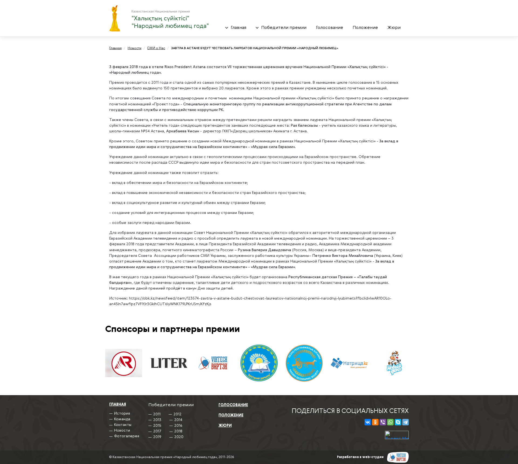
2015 (157, 426)
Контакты (122, 425)
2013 (157, 420)
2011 (157, 414)
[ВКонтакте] (367, 422)
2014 (178, 420)
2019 (157, 437)
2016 (178, 426)
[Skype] (398, 422)
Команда (122, 419)
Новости (122, 430)
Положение (365, 28)
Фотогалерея (240, 36)
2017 (157, 431)
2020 (281, 36)
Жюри (394, 28)
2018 (178, 431)
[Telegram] (405, 422)
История (122, 413)
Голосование (329, 28)
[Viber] (383, 422)
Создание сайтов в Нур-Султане (398, 457)
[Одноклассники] (375, 422)
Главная (238, 28)
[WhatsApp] (390, 422)
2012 (177, 414)
